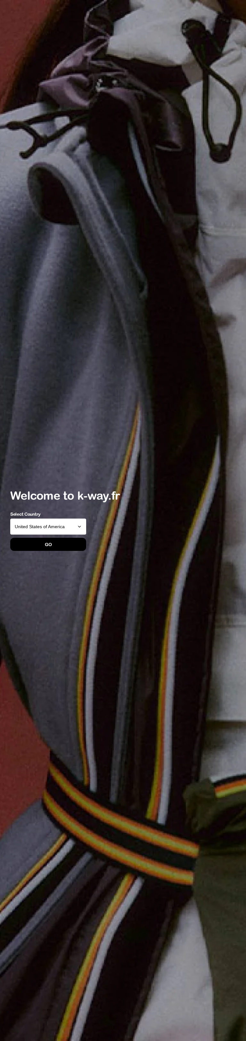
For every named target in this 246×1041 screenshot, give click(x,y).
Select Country (25, 514)
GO (48, 544)
